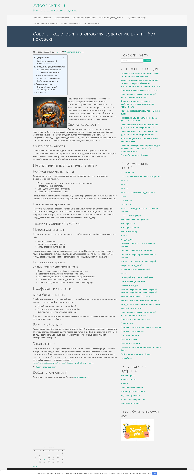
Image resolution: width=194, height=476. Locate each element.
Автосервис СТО (128, 223)
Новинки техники (91, 23)
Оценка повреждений (48, 61)
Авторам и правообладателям (135, 219)
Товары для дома (129, 339)
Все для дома (127, 239)
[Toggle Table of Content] (62, 58)
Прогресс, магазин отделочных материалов (141, 327)
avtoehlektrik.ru (49, 5)
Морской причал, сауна (131, 308)
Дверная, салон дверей (131, 265)
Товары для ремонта (130, 343)
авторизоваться (81, 377)
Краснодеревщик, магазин (133, 281)
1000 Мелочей (127, 172)
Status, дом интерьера (131, 215)
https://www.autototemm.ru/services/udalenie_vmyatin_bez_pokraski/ (63, 363)
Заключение (41, 92)
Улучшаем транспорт (136, 17)
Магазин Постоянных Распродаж (136, 296)
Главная (37, 17)
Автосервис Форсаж (130, 227)
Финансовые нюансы (70, 23)
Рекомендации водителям (111, 17)
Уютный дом (126, 358)
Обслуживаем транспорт (84, 17)
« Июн (35, 466)
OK (155, 473)
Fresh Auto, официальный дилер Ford (138, 192)
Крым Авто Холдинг (130, 285)
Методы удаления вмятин (50, 78)
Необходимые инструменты (51, 70)
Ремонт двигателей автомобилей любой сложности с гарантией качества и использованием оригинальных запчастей (140, 83)
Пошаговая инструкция (49, 81)
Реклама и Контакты (130, 335)
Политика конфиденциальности (135, 319)
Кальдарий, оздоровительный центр (137, 277)
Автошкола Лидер (129, 231)
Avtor (57, 52)
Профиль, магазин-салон (132, 331)
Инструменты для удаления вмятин (50, 67)
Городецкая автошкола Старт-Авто (137, 250)
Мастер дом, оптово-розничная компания (140, 300)
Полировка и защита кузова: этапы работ (139, 90)
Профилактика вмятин (45, 84)
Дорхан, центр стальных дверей (135, 269)
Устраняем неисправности (45, 23)
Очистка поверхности (48, 64)
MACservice (126, 200)
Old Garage (126, 204)
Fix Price (124, 180)
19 (44, 460)
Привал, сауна (127, 323)
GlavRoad (125, 196)
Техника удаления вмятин (46, 75)
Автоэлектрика (62, 17)
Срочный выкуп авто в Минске (134, 155)
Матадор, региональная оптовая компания (140, 304)
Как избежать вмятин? (48, 87)
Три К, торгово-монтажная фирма (136, 354)
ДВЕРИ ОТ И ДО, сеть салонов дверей (138, 261)
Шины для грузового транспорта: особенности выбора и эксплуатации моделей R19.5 (137, 104)
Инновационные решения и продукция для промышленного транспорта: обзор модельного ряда (140, 148)
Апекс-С (124, 235)
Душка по (125, 273)
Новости (48, 17)
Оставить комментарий (74, 52)
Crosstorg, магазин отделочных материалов (141, 176)
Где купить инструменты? (49, 72)
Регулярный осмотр (47, 90)
